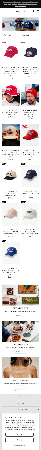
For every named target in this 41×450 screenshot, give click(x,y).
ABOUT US (20, 403)
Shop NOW (20, 352)
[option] (20, 4)
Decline (19, 440)
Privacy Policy (30, 429)
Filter (9, 35)
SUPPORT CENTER (20, 409)
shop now (20, 315)
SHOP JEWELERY (20, 390)
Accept (19, 435)
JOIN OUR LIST (20, 397)
